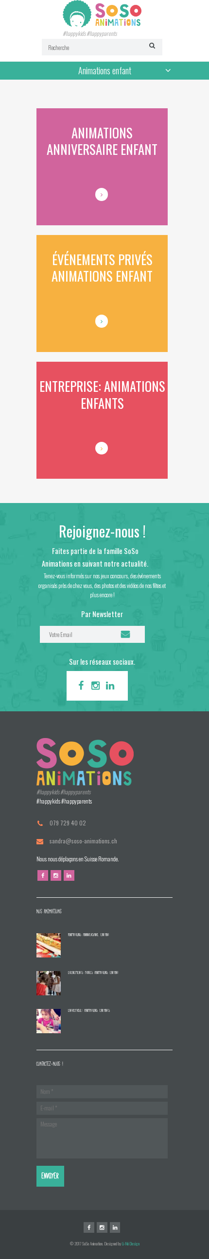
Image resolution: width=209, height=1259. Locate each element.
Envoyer (50, 1176)
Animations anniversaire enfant (88, 934)
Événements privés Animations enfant (93, 972)
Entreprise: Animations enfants (89, 1010)
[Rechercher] (150, 45)
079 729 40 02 (68, 823)
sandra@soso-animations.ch (83, 841)
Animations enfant (104, 70)
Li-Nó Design (130, 1243)
